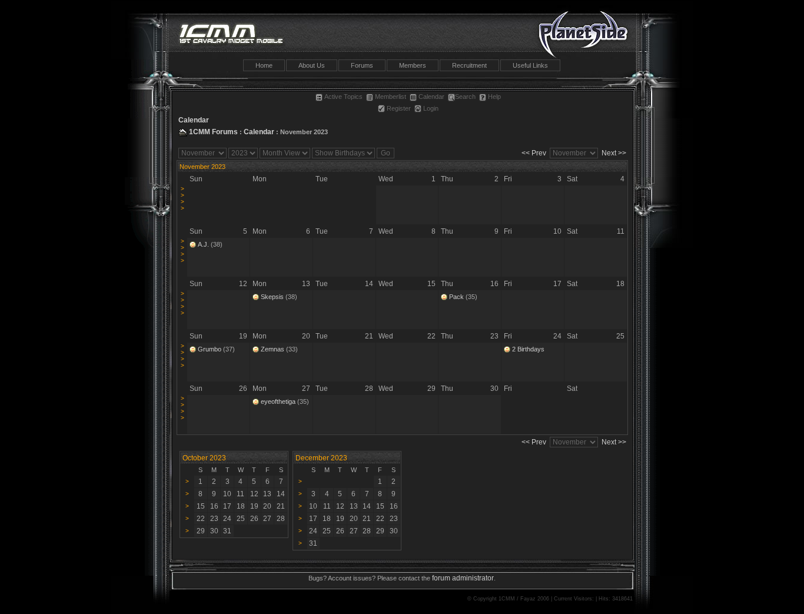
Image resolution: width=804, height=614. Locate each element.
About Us (311, 65)
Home (264, 65)
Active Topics (343, 96)
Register (399, 108)
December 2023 (321, 458)
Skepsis (272, 296)
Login (430, 108)
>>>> (182, 198)
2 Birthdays (528, 349)
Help (494, 96)
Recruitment (469, 65)
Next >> (614, 153)
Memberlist (390, 96)
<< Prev (533, 153)
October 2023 (204, 458)
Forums (362, 65)
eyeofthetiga (278, 401)
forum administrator (463, 578)
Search (465, 96)
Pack (456, 296)
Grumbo (209, 349)
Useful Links (530, 65)
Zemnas (272, 349)
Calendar (431, 96)
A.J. (203, 244)
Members (412, 65)
